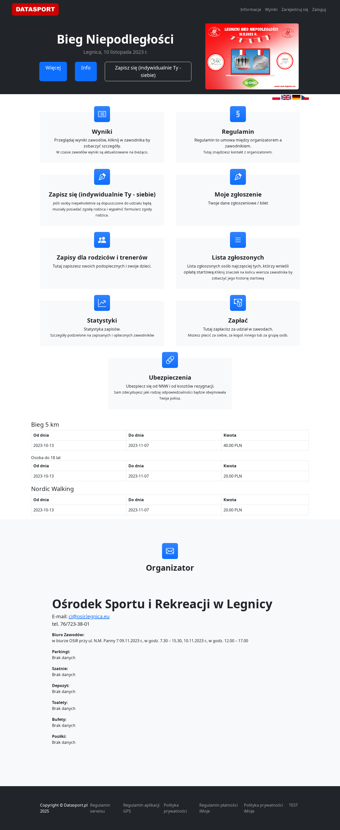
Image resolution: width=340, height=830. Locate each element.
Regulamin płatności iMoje (218, 808)
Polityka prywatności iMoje (263, 808)
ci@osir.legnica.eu (89, 616)
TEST (293, 805)
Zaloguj (319, 9)
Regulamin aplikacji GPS (141, 808)
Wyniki (271, 9)
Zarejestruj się (295, 9)
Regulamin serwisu (100, 808)
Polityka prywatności (175, 808)
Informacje (250, 9)
